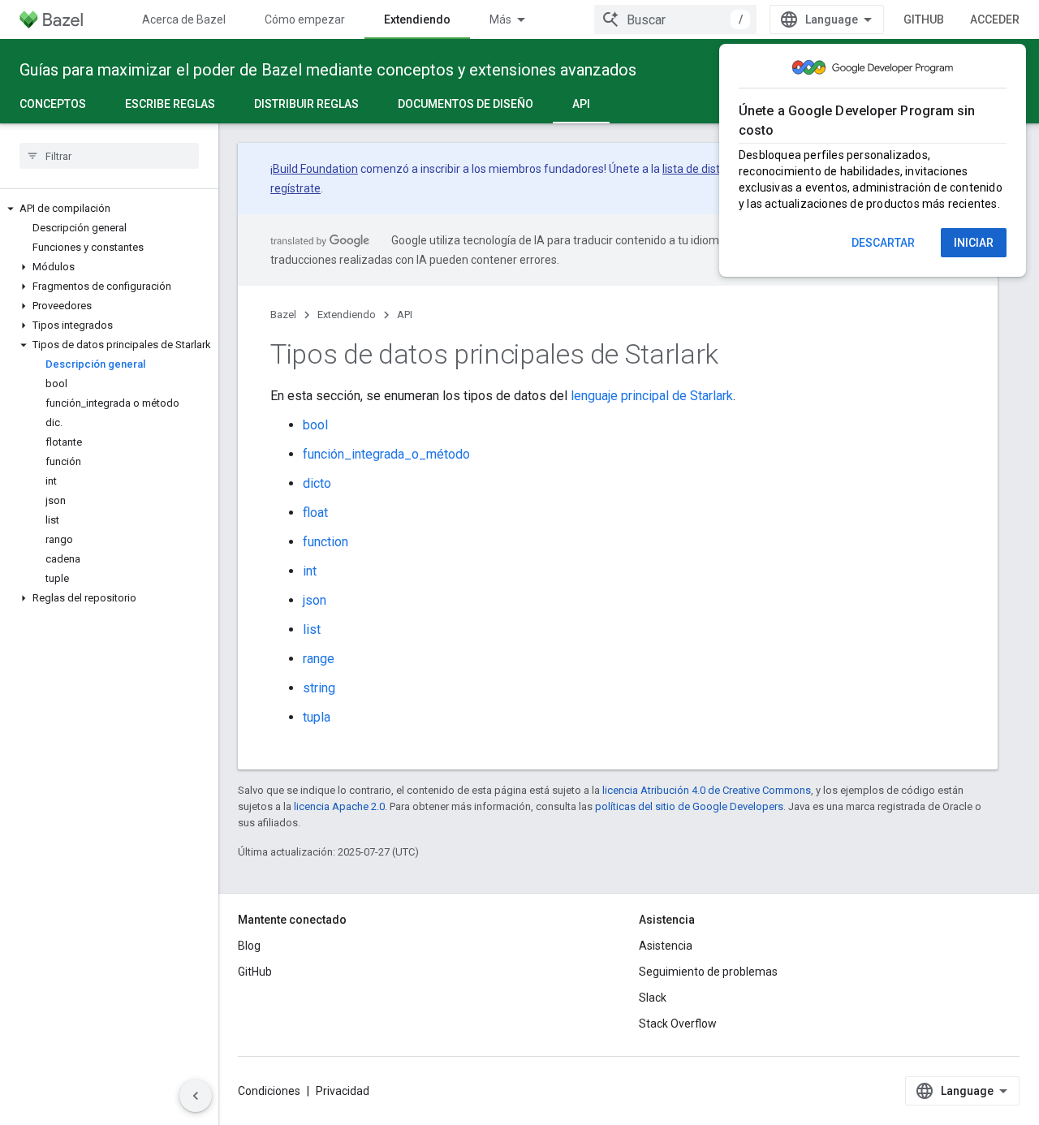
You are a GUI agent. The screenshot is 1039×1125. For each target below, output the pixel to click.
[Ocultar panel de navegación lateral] (195, 1096)
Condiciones (269, 1090)
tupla (316, 717)
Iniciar (974, 242)
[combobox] (675, 19)
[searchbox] (109, 156)
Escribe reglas (170, 103)
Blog (249, 945)
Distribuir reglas (306, 103)
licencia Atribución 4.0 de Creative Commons (706, 790)
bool (315, 425)
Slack (652, 997)
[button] (109, 208)
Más (500, 19)
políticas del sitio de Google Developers (689, 806)
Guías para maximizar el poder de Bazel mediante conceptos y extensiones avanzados (327, 70)
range (318, 658)
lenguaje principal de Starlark (652, 395)
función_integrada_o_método (386, 454)
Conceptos (52, 103)
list (312, 629)
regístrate (295, 188)
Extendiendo (417, 19)
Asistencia (665, 945)
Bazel (283, 314)
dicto (317, 483)
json (314, 600)
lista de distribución (711, 168)
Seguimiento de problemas (708, 971)
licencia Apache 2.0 (339, 806)
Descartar (883, 242)
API (581, 103)
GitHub (923, 19)
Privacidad (342, 1090)
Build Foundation (315, 168)
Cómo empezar (305, 19)
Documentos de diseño (465, 103)
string (319, 688)
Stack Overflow (678, 1023)
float (315, 512)
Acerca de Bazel (184, 19)
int (310, 571)
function (325, 542)
